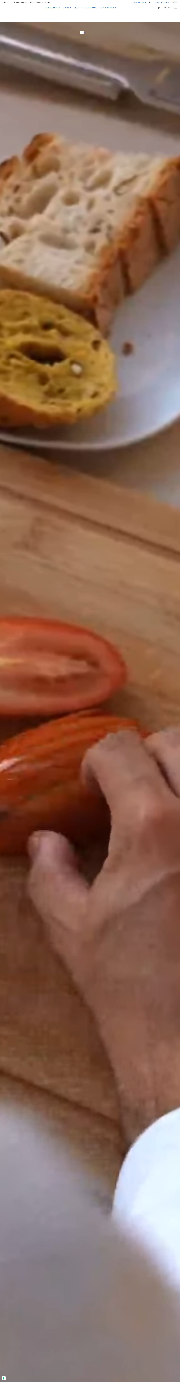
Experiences (91, 8)
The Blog (78, 8)
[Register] (159, 8)
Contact (67, 8)
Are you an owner (107, 8)
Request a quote (52, 8)
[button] (175, 7)
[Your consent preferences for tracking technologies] (4, 1378)
